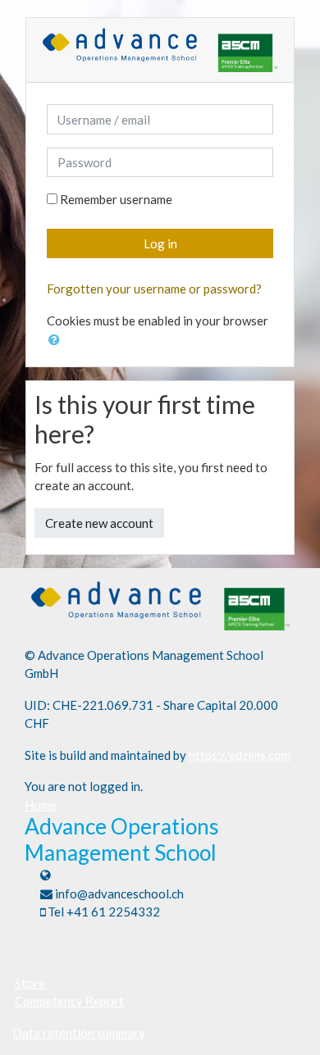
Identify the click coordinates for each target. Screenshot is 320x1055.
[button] (57, 340)
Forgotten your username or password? (154, 288)
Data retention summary (78, 1032)
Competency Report (69, 1001)
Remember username (116, 199)
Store (30, 982)
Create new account (99, 523)
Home (41, 805)
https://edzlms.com (239, 755)
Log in (160, 243)
